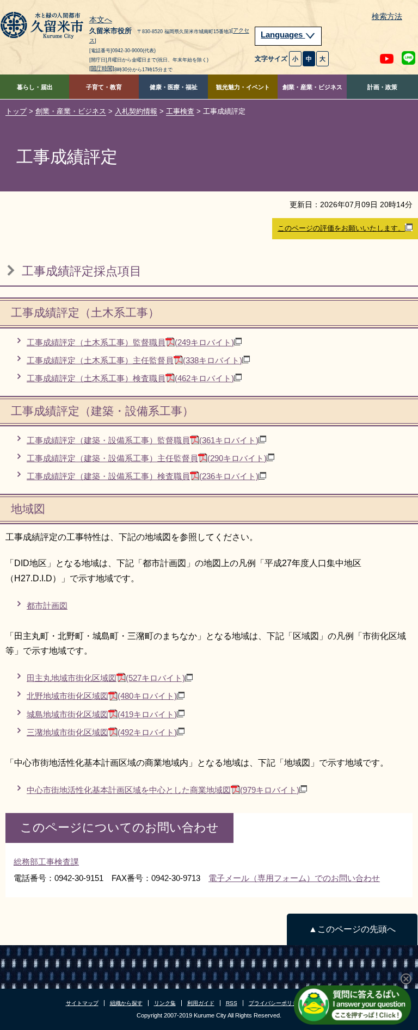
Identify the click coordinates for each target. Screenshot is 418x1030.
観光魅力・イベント (243, 87)
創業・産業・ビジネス (312, 87)
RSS (231, 1003)
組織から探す (126, 1003)
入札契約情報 (136, 111)
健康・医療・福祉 (174, 87)
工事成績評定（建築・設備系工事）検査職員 (143, 476)
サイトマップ (82, 1003)
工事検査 (180, 111)
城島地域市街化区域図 (102, 714)
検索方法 (387, 17)
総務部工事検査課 (46, 861)
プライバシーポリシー (276, 1003)
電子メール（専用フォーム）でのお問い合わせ (294, 878)
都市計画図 (47, 605)
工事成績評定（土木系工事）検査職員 (130, 378)
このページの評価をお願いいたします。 (341, 228)
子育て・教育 (104, 87)
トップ (16, 111)
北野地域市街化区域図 (102, 695)
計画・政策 (382, 87)
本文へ (100, 20)
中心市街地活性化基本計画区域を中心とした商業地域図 (163, 790)
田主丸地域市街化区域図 (106, 677)
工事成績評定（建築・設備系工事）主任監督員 (147, 458)
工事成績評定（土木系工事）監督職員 (130, 342)
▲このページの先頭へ (352, 929)
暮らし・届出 (35, 87)
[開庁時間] (101, 68)
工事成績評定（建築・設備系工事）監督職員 (143, 440)
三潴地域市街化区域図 (102, 732)
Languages (283, 34)
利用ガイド (200, 1003)
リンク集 (165, 1003)
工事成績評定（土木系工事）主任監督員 (134, 360)
